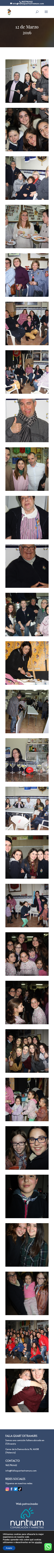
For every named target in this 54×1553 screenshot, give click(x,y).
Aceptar (9, 1548)
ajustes (38, 1542)
